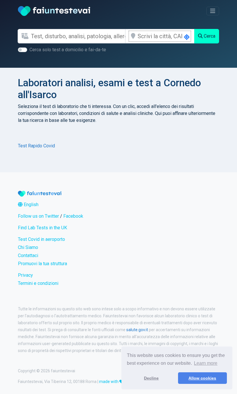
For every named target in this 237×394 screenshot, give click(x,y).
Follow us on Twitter (38, 216)
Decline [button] (151, 378)
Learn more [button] (205, 363)
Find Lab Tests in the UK (42, 227)
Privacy (25, 275)
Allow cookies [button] (202, 378)
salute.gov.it (137, 329)
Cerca (209, 36)
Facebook (73, 216)
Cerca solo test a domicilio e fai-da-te (67, 49)
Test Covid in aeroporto (41, 239)
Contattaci (28, 255)
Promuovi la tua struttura (42, 263)
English (30, 204)
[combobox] (78, 36)
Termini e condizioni (38, 283)
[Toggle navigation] (212, 11)
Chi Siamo (28, 247)
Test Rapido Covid (36, 146)
